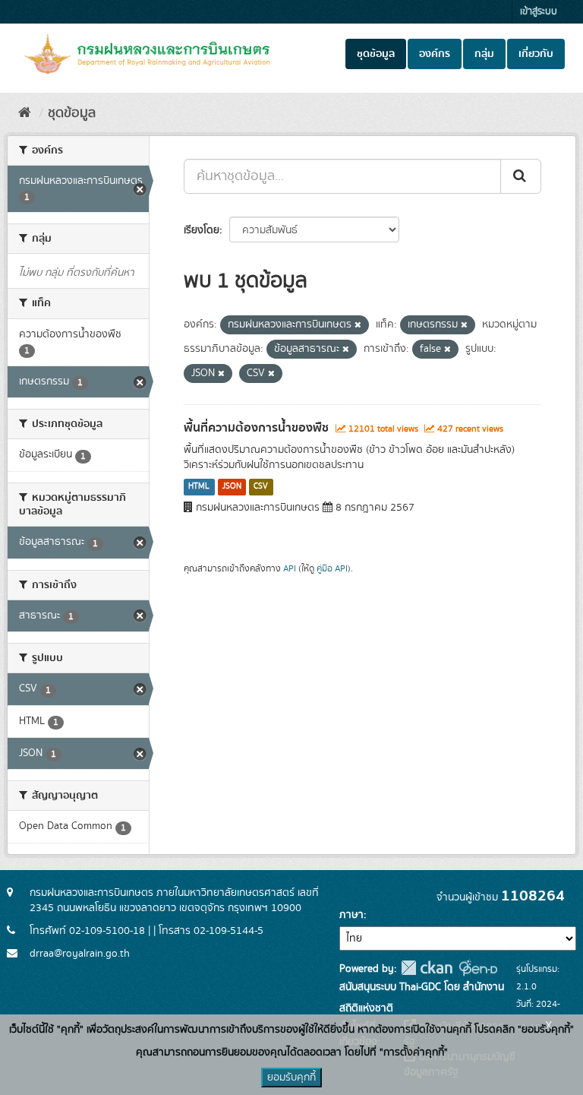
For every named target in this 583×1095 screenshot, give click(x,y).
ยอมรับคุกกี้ (291, 1077)
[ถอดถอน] (358, 325)
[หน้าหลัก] (24, 113)
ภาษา (351, 915)
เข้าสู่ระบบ (538, 12)
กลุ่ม (484, 54)
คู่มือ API (332, 568)
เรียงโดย (201, 230)
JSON (231, 487)
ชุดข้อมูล (376, 54)
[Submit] (520, 176)
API (289, 568)
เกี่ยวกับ (535, 54)
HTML (199, 487)
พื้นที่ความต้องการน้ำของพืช (256, 428)
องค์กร (434, 54)
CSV (261, 487)
